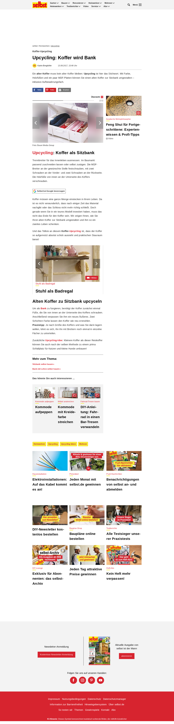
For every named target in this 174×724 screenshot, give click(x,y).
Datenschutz (94, 699)
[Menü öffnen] (140, 4)
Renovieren (78, 3)
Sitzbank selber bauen (42, 364)
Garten (53, 3)
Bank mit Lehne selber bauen (45, 369)
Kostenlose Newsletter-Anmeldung (56, 655)
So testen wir (65, 710)
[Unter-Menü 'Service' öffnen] (100, 6)
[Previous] (36, 123)
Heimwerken (55, 6)
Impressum (54, 699)
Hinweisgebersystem (96, 704)
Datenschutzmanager (114, 699)
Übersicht (95, 97)
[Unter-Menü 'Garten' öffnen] (58, 3)
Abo (105, 6)
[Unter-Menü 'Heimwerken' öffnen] (63, 6)
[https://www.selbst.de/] (39, 4)
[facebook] (73, 680)
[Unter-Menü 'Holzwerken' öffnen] (101, 3)
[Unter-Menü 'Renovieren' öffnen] (85, 3)
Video (86, 6)
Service (94, 6)
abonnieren (126, 656)
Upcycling (55, 46)
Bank (43, 308)
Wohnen (108, 3)
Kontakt (105, 710)
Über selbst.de (116, 704)
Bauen (64, 3)
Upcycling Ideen (68, 444)
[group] (67, 141)
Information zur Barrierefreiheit (66, 704)
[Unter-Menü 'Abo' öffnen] (109, 6)
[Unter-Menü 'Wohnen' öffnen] (114, 3)
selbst (35, 46)
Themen (78, 710)
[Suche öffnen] (129, 5)
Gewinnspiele (92, 710)
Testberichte (72, 6)
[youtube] (100, 680)
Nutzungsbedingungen (74, 699)
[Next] (99, 123)
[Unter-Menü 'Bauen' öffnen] (69, 3)
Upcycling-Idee (53, 340)
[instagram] (82, 680)
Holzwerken (94, 3)
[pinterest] (91, 680)
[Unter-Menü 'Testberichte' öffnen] (79, 6)
